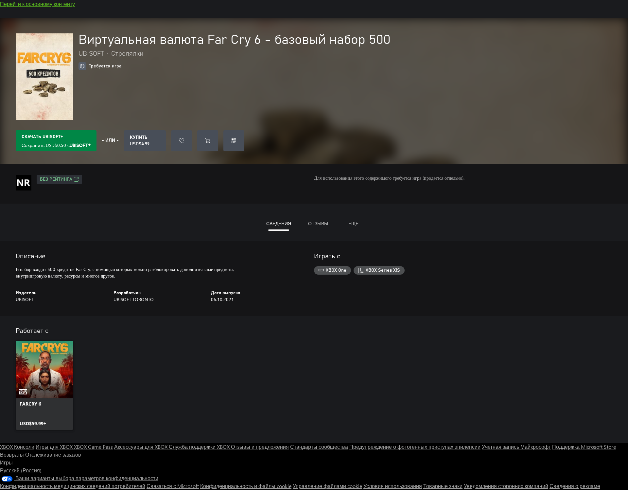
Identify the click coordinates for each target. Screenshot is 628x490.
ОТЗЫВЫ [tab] (318, 223)
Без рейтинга (56, 179)
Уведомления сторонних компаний (506, 485)
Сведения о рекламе (575, 485)
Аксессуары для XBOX (141, 446)
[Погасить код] (233, 140)
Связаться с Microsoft (173, 485)
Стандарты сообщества (319, 446)
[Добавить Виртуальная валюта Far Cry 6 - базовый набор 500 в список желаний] (181, 140)
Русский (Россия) (21, 470)
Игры (6, 462)
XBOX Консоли (17, 446)
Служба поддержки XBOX (200, 446)
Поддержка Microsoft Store (584, 446)
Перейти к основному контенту (37, 3)
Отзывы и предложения (260, 446)
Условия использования (392, 485)
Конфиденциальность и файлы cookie (245, 485)
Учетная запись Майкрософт (516, 446)
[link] (44, 385)
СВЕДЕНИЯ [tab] (278, 223)
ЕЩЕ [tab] (353, 223)
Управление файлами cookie (327, 485)
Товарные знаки (442, 485)
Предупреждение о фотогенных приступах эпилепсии (414, 446)
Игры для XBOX (55, 446)
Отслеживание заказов (53, 454)
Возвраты (12, 454)
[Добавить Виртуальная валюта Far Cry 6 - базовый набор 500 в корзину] (207, 140)
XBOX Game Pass (93, 446)
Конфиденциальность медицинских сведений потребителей (72, 485)
